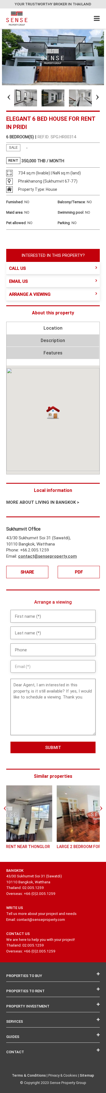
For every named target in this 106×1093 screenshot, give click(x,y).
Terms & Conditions (29, 1075)
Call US (17, 268)
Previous (4, 98)
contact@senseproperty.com (47, 556)
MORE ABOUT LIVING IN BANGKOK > (42, 502)
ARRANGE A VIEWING (30, 294)
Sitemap (87, 1075)
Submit (53, 747)
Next (92, 98)
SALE (13, 147)
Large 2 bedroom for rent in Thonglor (53, 846)
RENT (13, 160)
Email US (18, 281)
